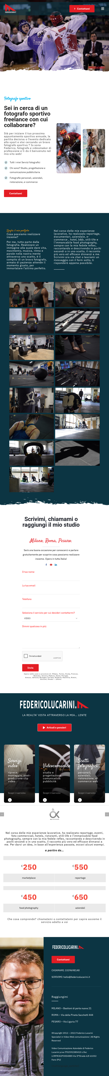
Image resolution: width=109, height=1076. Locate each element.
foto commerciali (22, 835)
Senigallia (47, 681)
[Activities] (54, 774)
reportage (92, 233)
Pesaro (51, 679)
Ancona (43, 679)
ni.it (76, 976)
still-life (90, 239)
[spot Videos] (19, 774)
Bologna (43, 677)
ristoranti (51, 835)
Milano (55, 674)
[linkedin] (56, 565)
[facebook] (46, 565)
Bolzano (37, 676)
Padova (52, 676)
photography (12, 838)
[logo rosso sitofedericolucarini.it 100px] (10, 3)
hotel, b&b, (77, 239)
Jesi (54, 681)
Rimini (73, 677)
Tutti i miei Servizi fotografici (25, 162)
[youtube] (51, 565)
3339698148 (72, 970)
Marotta (38, 681)
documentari (62, 236)
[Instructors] (89, 774)
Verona (45, 676)
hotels (39, 835)
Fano (32, 681)
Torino (61, 674)
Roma (67, 674)
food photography (85, 242)
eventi (98, 833)
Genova (35, 677)
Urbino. (59, 679)
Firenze (74, 674)
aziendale (78, 236)
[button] (2, 814)
